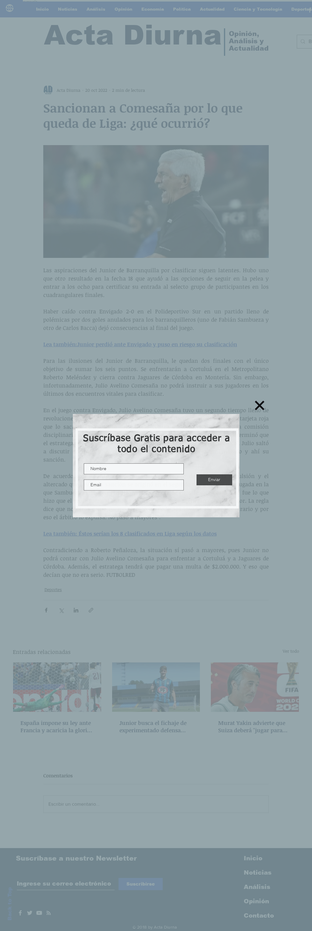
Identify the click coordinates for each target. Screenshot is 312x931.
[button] (259, 405)
